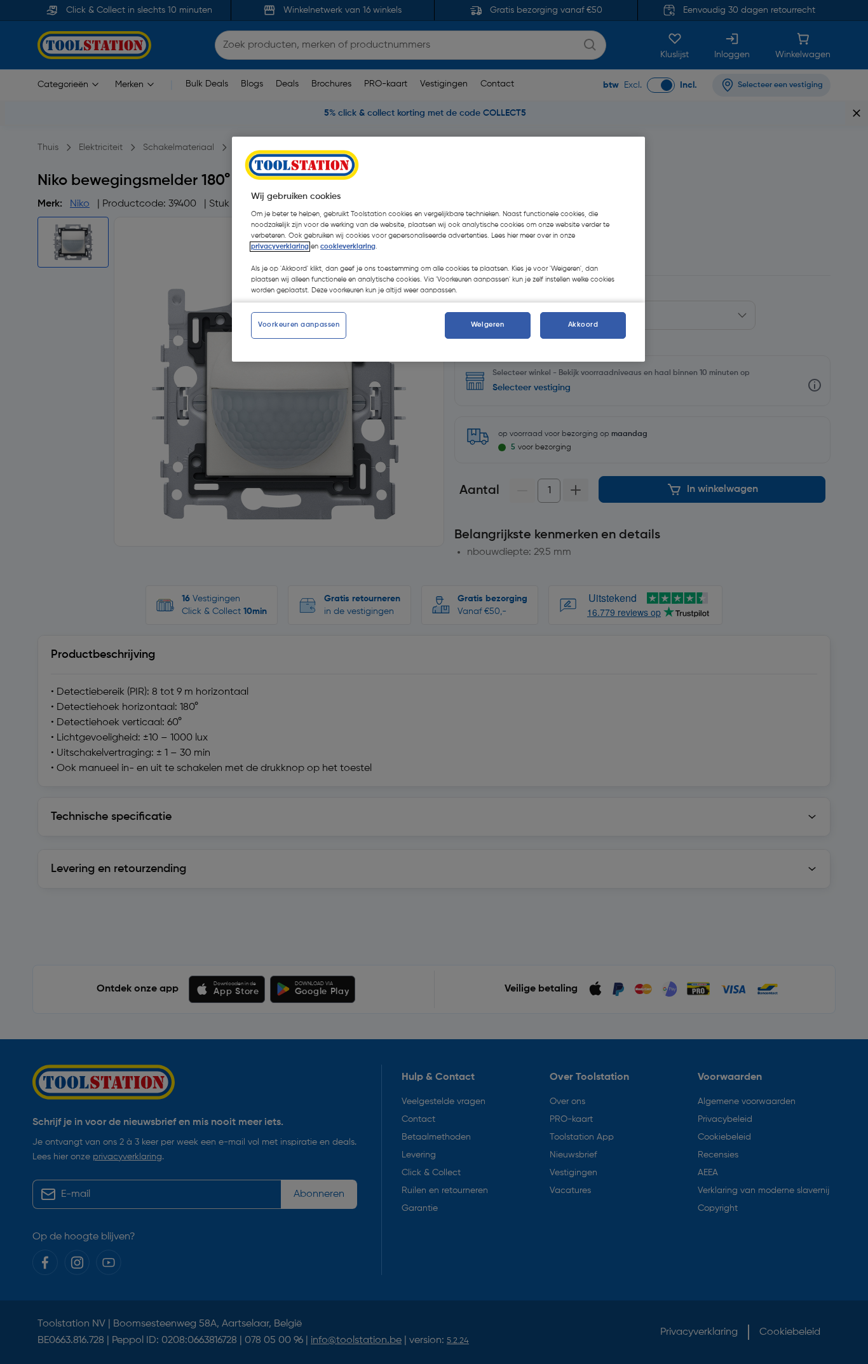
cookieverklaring (348, 246)
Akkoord (583, 325)
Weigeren (488, 325)
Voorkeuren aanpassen (298, 325)
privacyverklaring (280, 246)
